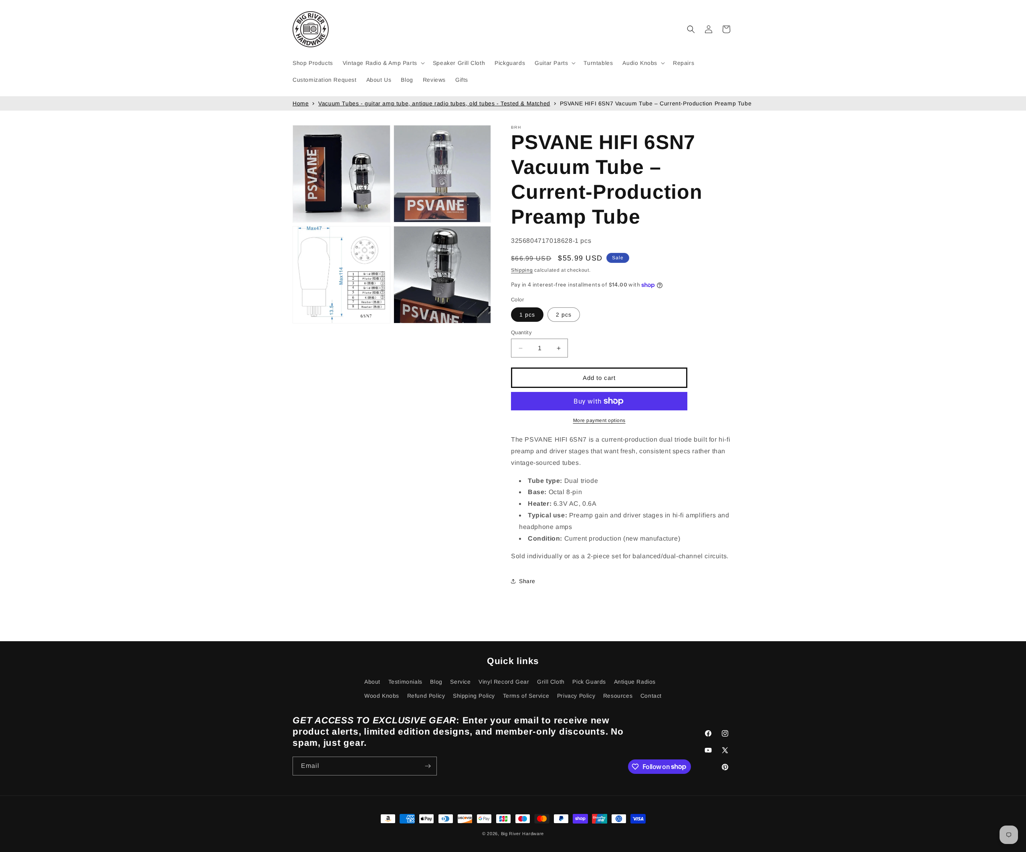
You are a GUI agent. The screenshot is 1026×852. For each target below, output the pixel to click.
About (372, 681)
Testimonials (405, 681)
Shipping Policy (474, 696)
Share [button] (527, 581)
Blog (436, 681)
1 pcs (527, 314)
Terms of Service (526, 696)
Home (301, 103)
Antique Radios (635, 681)
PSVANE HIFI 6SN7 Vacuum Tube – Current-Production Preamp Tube (656, 103)
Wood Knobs (381, 696)
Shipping (522, 270)
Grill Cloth (551, 681)
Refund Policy (426, 696)
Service (460, 681)
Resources (617, 696)
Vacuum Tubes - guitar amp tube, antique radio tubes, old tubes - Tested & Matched (434, 103)
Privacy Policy (576, 696)
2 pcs (564, 314)
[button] (383, 63)
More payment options (599, 420)
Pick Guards (589, 681)
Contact (651, 696)
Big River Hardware (522, 833)
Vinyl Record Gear (504, 681)
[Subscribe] (427, 766)
